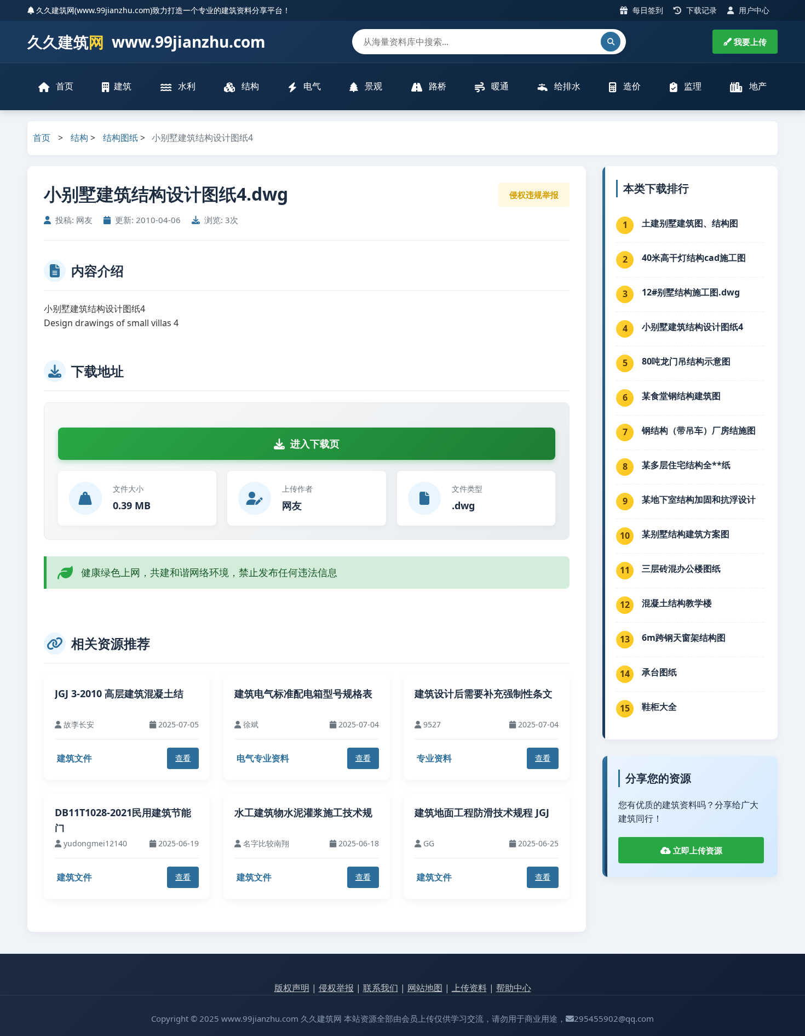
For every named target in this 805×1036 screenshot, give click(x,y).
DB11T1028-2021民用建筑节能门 (123, 820)
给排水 (566, 86)
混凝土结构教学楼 (677, 603)
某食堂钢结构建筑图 (681, 396)
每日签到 (646, 10)
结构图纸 (120, 138)
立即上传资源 (696, 850)
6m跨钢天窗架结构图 (684, 637)
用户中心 (753, 10)
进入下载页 (315, 443)
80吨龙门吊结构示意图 (686, 361)
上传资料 (469, 988)
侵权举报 (336, 988)
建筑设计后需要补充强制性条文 (484, 693)
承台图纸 (659, 672)
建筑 (122, 86)
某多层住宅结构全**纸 (686, 465)
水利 (186, 86)
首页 (63, 86)
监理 (692, 86)
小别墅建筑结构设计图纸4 (692, 327)
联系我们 (380, 988)
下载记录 (700, 10)
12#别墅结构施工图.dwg (691, 292)
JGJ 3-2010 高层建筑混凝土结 (119, 693)
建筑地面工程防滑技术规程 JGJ (482, 812)
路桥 (436, 86)
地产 (757, 86)
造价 (631, 86)
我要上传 (749, 41)
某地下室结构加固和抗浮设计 (699, 499)
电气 (311, 86)
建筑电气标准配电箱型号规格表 (303, 693)
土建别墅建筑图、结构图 (690, 223)
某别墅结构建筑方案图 (685, 534)
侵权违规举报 (534, 194)
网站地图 (424, 988)
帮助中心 (513, 988)
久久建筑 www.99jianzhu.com (146, 41)
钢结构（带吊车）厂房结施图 (699, 430)
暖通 (499, 86)
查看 (183, 758)
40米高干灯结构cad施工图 (694, 258)
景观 (372, 86)
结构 (249, 86)
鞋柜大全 (659, 707)
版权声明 (291, 988)
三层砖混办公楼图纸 (681, 568)
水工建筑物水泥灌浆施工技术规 (303, 812)
